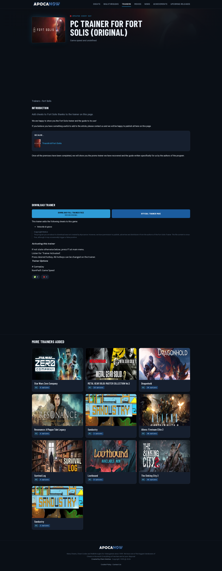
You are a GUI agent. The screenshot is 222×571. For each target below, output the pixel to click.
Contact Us (117, 564)
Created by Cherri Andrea (101, 559)
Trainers (126, 4)
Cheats (96, 4)
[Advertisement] (111, 69)
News (147, 4)
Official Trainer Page (151, 213)
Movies (137, 4)
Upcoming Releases (180, 4)
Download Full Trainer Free (71, 213)
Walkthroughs (111, 4)
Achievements (160, 4)
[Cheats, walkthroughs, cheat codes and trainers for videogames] (47, 4)
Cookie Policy (106, 564)
